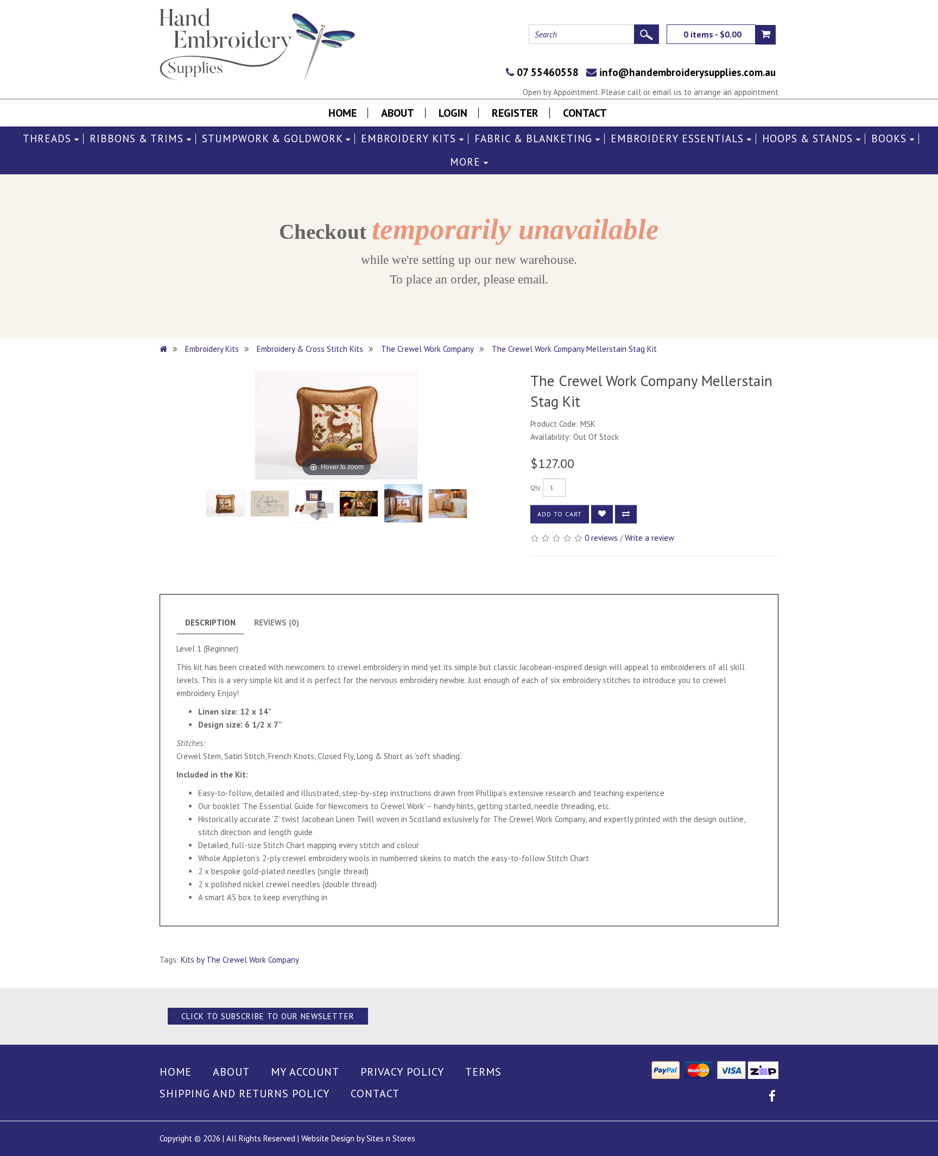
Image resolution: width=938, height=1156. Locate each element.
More (467, 162)
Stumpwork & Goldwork (274, 139)
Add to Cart (559, 514)
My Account (305, 1072)
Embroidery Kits (410, 139)
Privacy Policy (402, 1072)
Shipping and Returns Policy (244, 1093)
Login (453, 113)
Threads (48, 139)
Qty (535, 487)
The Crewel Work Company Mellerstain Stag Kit (574, 349)
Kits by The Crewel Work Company (240, 960)
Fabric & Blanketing (534, 139)
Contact (585, 113)
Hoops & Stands (809, 139)
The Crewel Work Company (427, 349)
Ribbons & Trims (138, 139)
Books (890, 139)
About (397, 113)
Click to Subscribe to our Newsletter (267, 1016)
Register (515, 113)
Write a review (649, 538)
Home (342, 113)
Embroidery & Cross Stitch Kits (310, 349)
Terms (483, 1072)
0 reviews (601, 538)
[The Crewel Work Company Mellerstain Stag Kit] (225, 503)
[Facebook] (772, 1097)
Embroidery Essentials (679, 139)
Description (210, 622)
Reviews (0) (276, 622)
